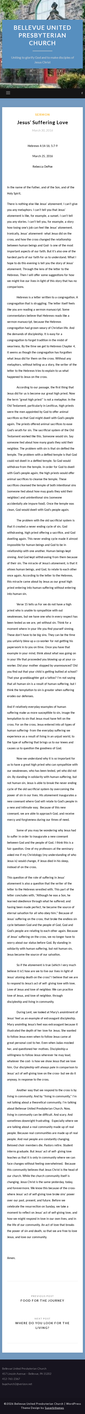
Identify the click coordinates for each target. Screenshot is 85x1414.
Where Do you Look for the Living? (42, 1325)
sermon (42, 114)
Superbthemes (54, 1407)
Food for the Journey (42, 1300)
